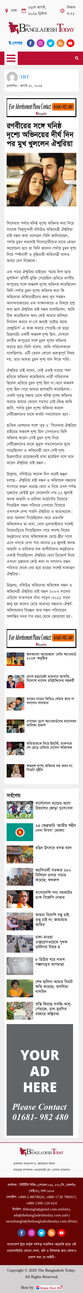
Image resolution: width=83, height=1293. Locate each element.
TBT (24, 77)
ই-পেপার (15, 43)
